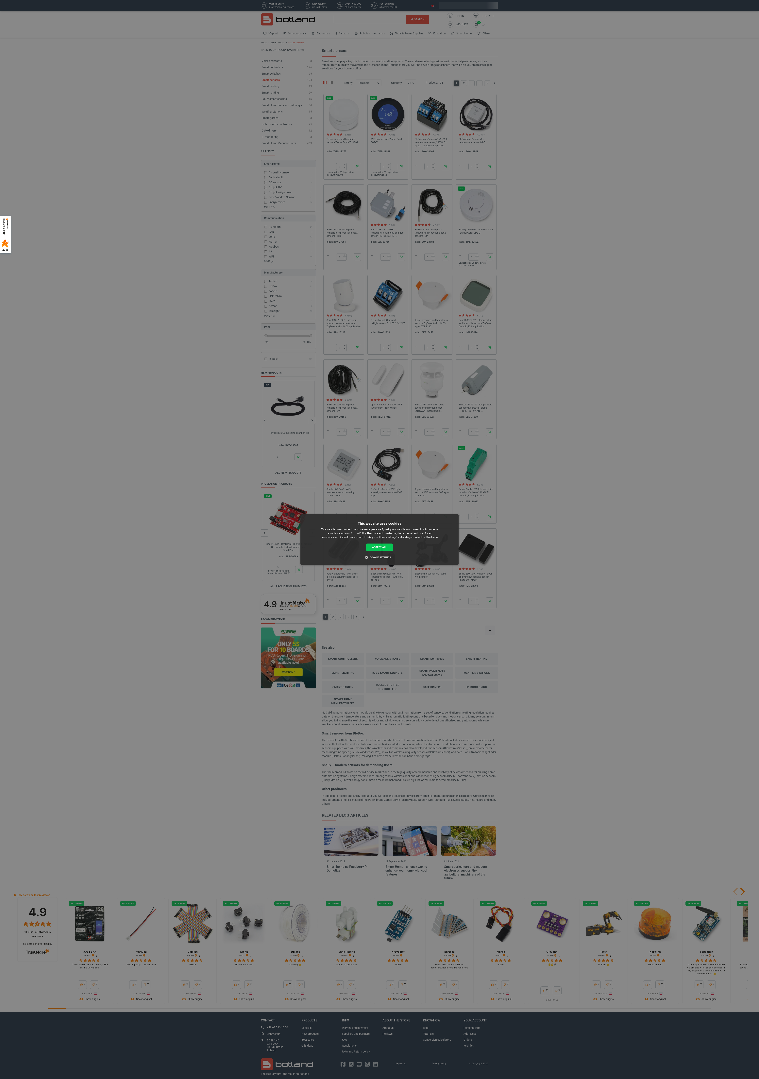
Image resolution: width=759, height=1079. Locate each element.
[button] (379, 557)
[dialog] (379, 539)
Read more (432, 537)
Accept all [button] (379, 547)
